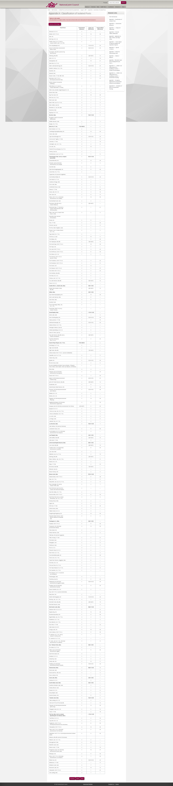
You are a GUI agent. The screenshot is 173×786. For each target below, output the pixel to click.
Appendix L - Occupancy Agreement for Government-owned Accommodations (115, 82)
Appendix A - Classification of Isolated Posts (115, 20)
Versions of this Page (54, 24)
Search (123, 2)
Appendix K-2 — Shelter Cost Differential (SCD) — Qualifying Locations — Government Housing (115, 75)
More (123, 7)
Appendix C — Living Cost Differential (114, 28)
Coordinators (111, 7)
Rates (98, 7)
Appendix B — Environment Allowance (115, 24)
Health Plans (103, 7)
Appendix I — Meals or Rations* (114, 56)
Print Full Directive (113, 16)
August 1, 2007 (83, 9)
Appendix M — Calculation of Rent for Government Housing (115, 87)
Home (49, 9)
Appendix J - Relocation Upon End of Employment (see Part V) (115, 61)
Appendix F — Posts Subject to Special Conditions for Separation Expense (115, 43)
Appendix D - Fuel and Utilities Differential (114, 32)
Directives (93, 7)
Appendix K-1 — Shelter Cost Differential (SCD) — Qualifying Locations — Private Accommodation (115, 68)
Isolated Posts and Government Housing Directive (69, 9)
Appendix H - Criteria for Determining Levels (114, 52)
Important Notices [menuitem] (88, 784)
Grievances (117, 7)
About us (87, 7)
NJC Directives (54, 9)
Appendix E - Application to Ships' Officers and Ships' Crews (115, 38)
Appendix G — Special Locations (114, 48)
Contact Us (111, 784)
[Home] (51, 4)
